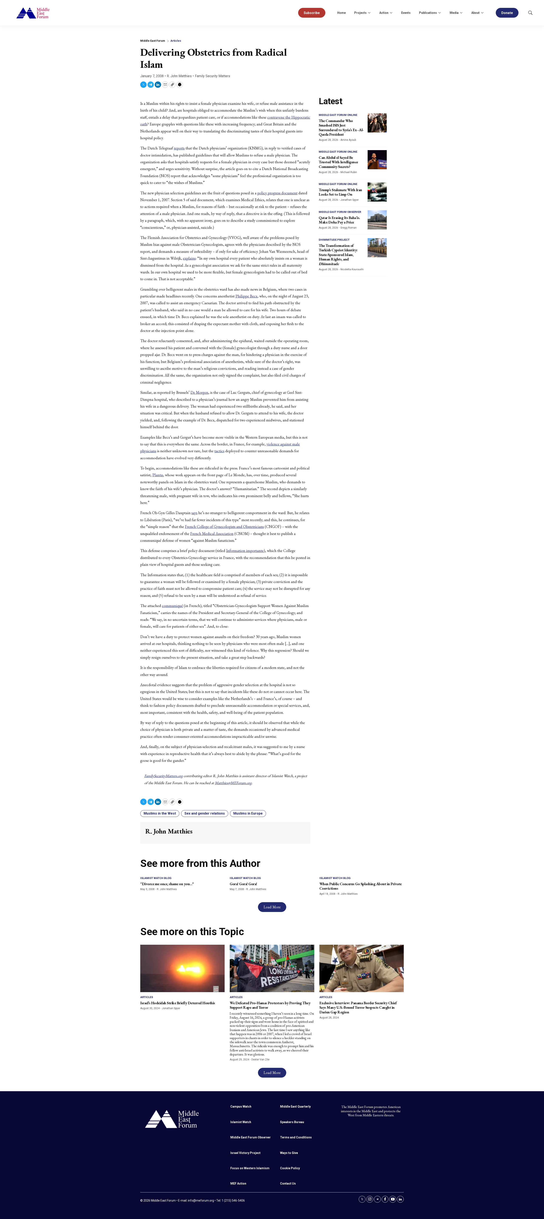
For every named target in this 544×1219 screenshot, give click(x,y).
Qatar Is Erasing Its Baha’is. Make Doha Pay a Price (339, 220)
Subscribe (312, 13)
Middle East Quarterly (295, 1106)
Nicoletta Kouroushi (352, 269)
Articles (175, 40)
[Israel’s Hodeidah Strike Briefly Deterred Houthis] (182, 968)
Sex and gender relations (204, 813)
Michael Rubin (348, 172)
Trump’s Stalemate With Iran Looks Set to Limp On (340, 192)
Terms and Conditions (296, 1137)
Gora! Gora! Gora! (243, 883)
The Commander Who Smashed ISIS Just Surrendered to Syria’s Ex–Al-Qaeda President (341, 127)
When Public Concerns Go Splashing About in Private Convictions (360, 886)
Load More (272, 907)
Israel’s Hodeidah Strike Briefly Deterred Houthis (177, 1002)
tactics (219, 450)
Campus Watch (240, 1106)
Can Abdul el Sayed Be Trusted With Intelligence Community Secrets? (338, 162)
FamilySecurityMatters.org (163, 775)
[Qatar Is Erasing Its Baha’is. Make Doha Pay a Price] (377, 219)
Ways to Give (289, 1153)
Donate (507, 13)
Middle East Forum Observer (340, 211)
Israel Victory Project (245, 1153)
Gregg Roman (348, 227)
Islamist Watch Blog (155, 878)
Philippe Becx (246, 296)
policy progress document (277, 193)
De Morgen (199, 392)
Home (341, 12)
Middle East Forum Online (338, 115)
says (194, 512)
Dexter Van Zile (260, 1059)
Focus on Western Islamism (249, 1168)
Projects (360, 12)
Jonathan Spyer (349, 199)
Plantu (157, 474)
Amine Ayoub (348, 139)
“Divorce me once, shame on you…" (167, 883)
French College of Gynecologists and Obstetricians (224, 526)
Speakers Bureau (292, 1122)
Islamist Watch (240, 1122)
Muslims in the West (160, 813)
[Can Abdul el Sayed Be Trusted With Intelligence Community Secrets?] (377, 159)
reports (179, 148)
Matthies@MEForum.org (233, 782)
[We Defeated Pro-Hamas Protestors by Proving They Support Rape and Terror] (272, 968)
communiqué (172, 605)
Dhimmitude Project (334, 239)
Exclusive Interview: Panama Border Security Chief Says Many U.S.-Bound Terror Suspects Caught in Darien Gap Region (358, 1007)
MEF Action (238, 1183)
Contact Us (288, 1183)
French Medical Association (212, 533)
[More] (369, 12)
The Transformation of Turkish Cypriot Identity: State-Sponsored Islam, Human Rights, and (338, 254)
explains (189, 258)
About (475, 12)
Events (406, 12)
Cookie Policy (290, 1168)
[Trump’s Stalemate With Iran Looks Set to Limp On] (377, 192)
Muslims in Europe (248, 813)
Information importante (245, 550)
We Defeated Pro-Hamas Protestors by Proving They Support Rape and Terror (270, 1005)
